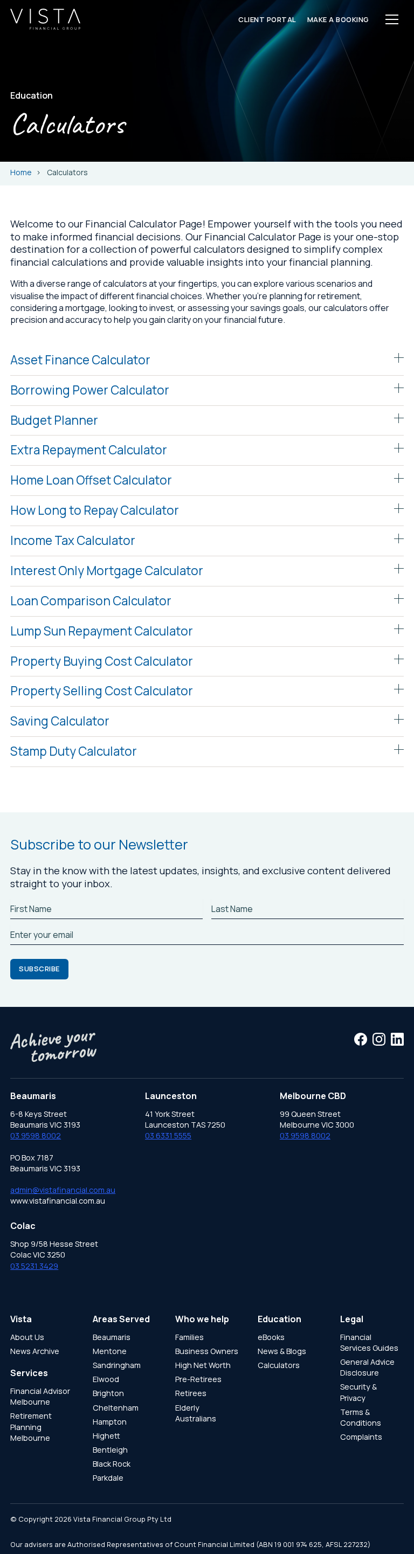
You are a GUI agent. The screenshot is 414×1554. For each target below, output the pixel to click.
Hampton (110, 1422)
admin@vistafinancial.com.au (62, 1190)
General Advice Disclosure (367, 1367)
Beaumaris (111, 1337)
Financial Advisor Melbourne (40, 1396)
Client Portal (267, 19)
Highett (106, 1436)
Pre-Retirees (198, 1379)
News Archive (34, 1351)
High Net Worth (203, 1365)
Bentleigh (110, 1450)
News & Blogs (282, 1351)
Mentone (110, 1351)
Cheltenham (116, 1408)
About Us (27, 1337)
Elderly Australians (195, 1413)
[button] (392, 19)
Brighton (108, 1393)
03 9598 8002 (35, 1135)
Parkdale (108, 1478)
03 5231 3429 (34, 1266)
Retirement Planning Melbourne (31, 1426)
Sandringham (117, 1365)
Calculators (279, 1365)
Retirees (190, 1393)
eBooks (271, 1337)
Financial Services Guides (369, 1342)
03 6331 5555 (168, 1135)
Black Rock (111, 1464)
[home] (45, 19)
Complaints (361, 1437)
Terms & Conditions (360, 1417)
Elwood (106, 1379)
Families (189, 1337)
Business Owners (206, 1351)
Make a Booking (338, 19)
